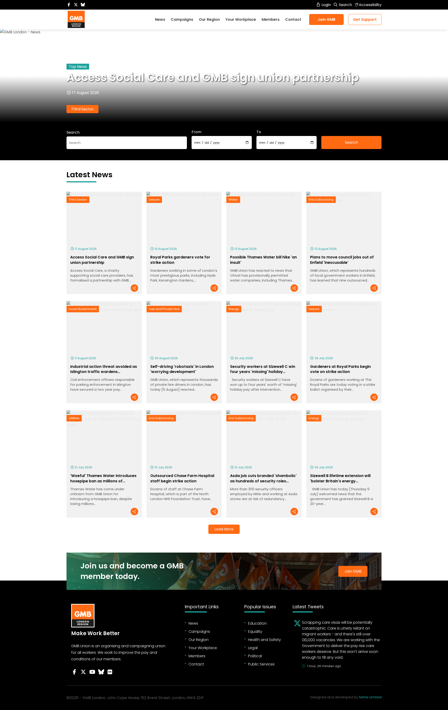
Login (326, 4)
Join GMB (326, 19)
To (258, 132)
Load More (224, 529)
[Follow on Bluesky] (82, 5)
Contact (293, 19)
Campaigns (182, 19)
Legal (253, 648)
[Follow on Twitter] (76, 5)
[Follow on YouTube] (92, 672)
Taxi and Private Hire (164, 309)
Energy (234, 309)
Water (233, 200)
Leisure (154, 200)
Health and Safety (264, 639)
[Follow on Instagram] (110, 672)
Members (271, 19)
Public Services (261, 664)
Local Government (83, 309)
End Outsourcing (321, 200)
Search (345, 4)
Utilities (74, 418)
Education (257, 623)
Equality (255, 631)
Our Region (209, 19)
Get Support (365, 19)
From (196, 132)
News (160, 19)
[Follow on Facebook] (68, 5)
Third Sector (82, 109)
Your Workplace (240, 19)
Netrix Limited (370, 697)
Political (255, 656)
